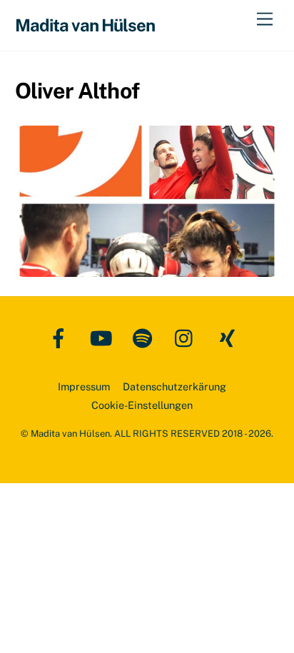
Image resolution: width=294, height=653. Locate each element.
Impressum (84, 386)
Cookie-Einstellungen (142, 405)
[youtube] (103, 337)
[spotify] (145, 337)
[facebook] (61, 337)
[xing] (229, 337)
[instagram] (187, 337)
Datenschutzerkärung (174, 386)
